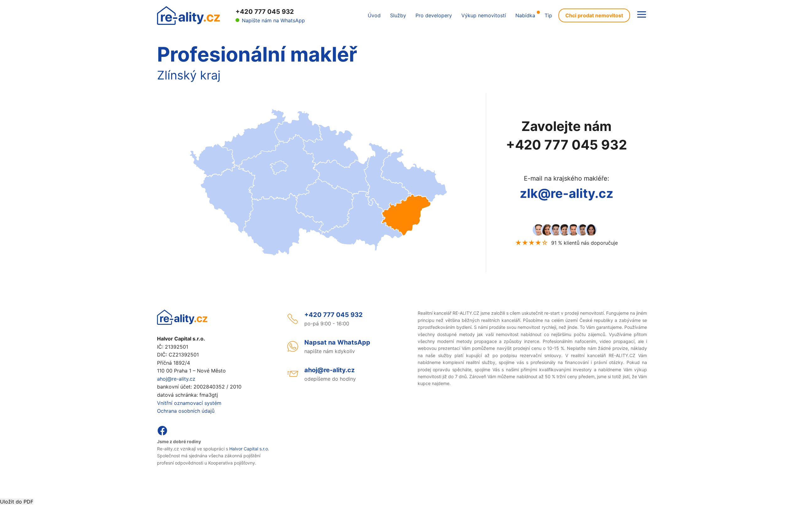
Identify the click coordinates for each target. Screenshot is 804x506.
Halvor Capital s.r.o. (249, 448)
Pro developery (434, 15)
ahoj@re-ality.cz (176, 379)
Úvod (374, 15)
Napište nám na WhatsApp (273, 20)
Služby (398, 15)
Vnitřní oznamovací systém (189, 403)
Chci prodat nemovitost (594, 15)
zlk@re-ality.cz (566, 193)
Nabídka (525, 15)
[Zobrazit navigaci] (641, 15)
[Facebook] (162, 434)
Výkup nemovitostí (483, 15)
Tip (548, 15)
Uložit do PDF (16, 501)
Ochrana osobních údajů (186, 411)
